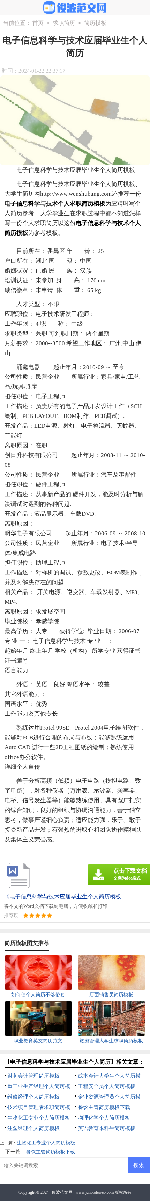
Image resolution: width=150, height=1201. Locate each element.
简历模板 (95, 23)
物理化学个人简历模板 (104, 1118)
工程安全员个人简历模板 (106, 1086)
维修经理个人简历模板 (33, 1097)
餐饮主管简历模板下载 (104, 1107)
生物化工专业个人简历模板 (38, 1118)
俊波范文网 (62, 1192)
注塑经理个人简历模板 (33, 1128)
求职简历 (64, 23)
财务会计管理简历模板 (33, 1076)
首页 (38, 23)
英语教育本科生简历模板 (106, 1128)
